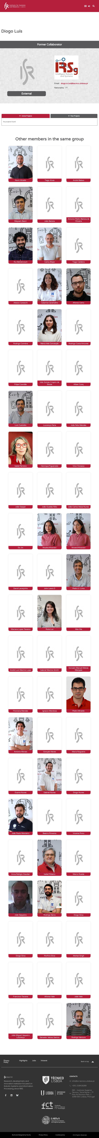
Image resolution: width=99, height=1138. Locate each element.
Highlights (23, 1061)
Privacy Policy (6, 1061)
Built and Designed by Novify (21, 1135)
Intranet (44, 1061)
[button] (85, 6)
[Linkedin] (11, 1095)
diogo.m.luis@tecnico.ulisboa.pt (74, 83)
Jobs (34, 1061)
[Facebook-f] (5, 1095)
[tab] (26, 116)
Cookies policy (60, 1135)
